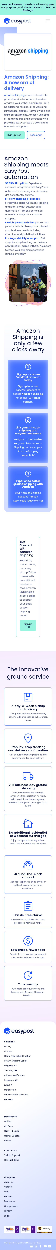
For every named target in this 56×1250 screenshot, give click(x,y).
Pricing (7, 1046)
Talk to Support (12, 1155)
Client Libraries (11, 1130)
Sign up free (14, 135)
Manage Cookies (33, 1243)
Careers (8, 1186)
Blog (6, 1191)
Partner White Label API (16, 1094)
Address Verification (14, 1075)
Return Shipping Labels (15, 1060)
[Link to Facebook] (40, 1246)
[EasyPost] (23, 21)
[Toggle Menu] (48, 21)
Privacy (8, 1210)
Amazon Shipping (32, 394)
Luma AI (8, 1084)
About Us (8, 1182)
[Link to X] (49, 1246)
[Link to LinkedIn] (31, 1246)
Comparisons (11, 1206)
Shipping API (10, 1065)
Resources (9, 1201)
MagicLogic (10, 1089)
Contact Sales (11, 1160)
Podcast (8, 1196)
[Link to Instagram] (36, 1246)
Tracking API (10, 1070)
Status (7, 1140)
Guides (7, 1121)
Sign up (22, 386)
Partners (8, 1099)
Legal (7, 1215)
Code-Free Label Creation (17, 1056)
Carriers (8, 1051)
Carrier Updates (12, 1135)
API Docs (8, 1126)
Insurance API (11, 1080)
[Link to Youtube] (45, 1246)
